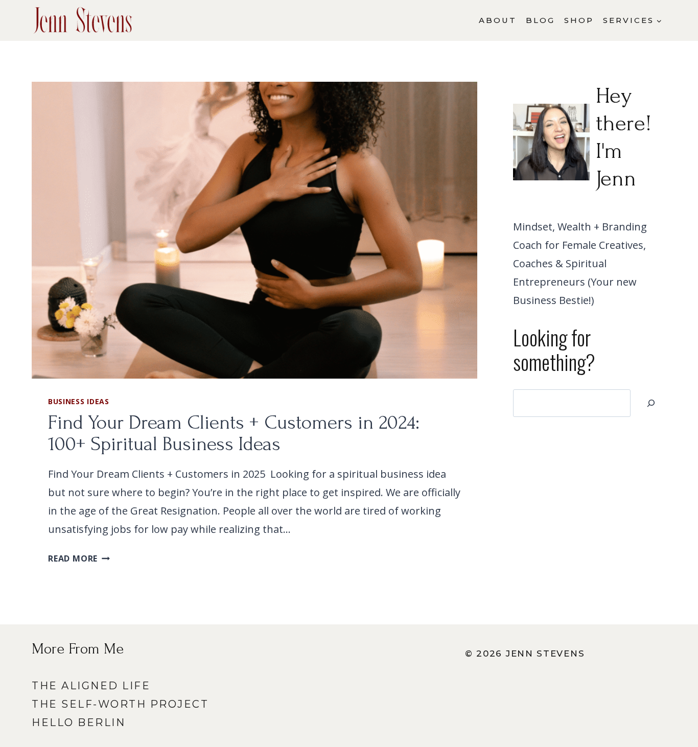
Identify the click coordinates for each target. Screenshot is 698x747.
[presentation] (254, 230)
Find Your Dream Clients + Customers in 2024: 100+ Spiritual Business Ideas (234, 433)
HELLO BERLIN (78, 722)
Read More (79, 558)
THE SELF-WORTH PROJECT (120, 704)
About (498, 20)
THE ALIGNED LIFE (91, 686)
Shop (579, 20)
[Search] (651, 403)
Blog (540, 20)
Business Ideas (78, 401)
